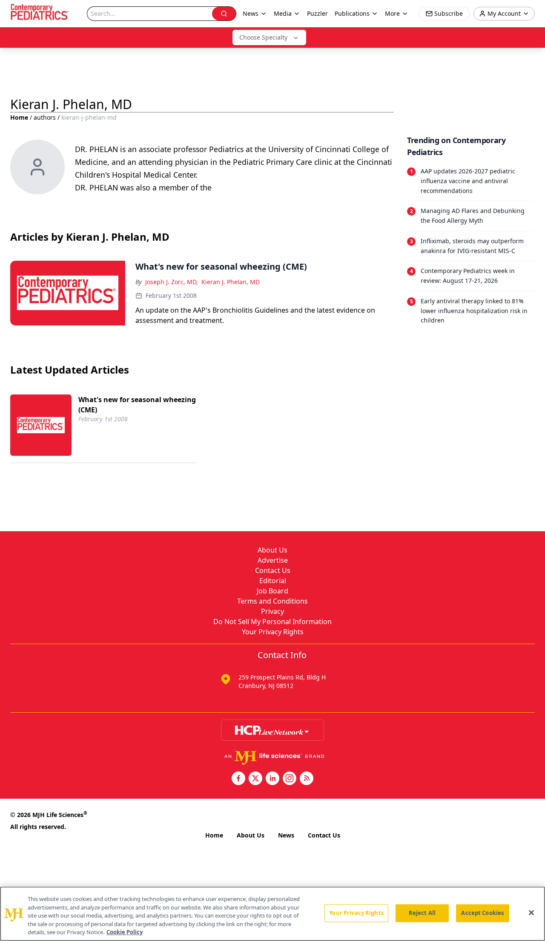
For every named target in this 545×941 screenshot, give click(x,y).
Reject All (422, 913)
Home (19, 117)
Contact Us (272, 570)
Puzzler (317, 13)
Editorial (272, 580)
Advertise (273, 560)
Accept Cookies (482, 913)
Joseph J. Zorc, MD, (171, 282)
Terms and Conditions (272, 601)
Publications (352, 13)
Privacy (272, 611)
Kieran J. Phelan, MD (230, 282)
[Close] (531, 913)
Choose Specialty (263, 37)
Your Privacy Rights (273, 631)
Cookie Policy (124, 932)
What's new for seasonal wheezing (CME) (137, 404)
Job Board (272, 591)
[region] (272, 913)
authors (45, 117)
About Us (272, 550)
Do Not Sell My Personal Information (272, 621)
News (286, 835)
